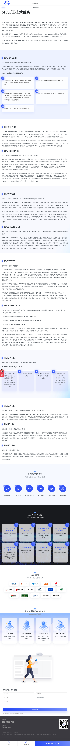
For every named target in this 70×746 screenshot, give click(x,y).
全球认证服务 (35, 7)
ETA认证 (16, 732)
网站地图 (49, 734)
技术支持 (54, 734)
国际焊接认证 (10, 732)
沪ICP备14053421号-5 (42, 734)
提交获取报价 (35, 710)
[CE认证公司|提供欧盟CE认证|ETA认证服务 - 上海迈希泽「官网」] (18, 3)
